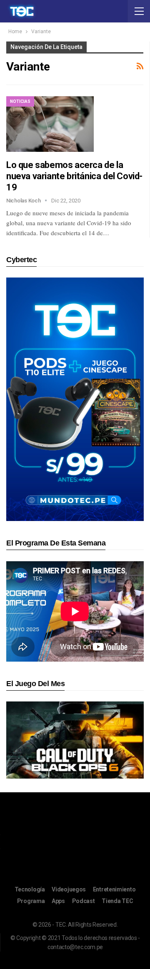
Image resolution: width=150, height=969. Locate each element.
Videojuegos (69, 889)
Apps (58, 901)
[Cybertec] (75, 399)
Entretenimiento (114, 889)
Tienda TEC (117, 901)
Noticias (20, 101)
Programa (31, 901)
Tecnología (30, 889)
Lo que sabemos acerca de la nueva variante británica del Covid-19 (74, 176)
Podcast (83, 901)
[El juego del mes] (75, 740)
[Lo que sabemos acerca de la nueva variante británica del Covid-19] (50, 124)
